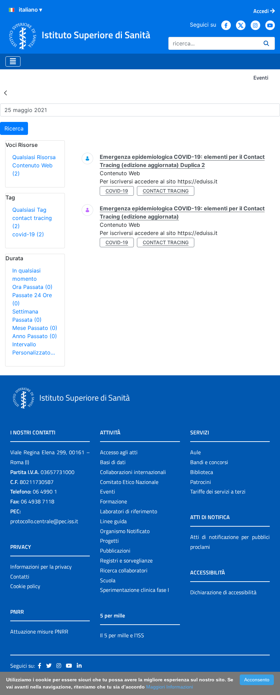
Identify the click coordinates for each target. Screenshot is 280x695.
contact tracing (165, 191)
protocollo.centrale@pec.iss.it (44, 521)
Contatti (19, 576)
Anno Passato (34, 336)
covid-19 (28, 234)
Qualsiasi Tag (29, 209)
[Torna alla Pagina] (5, 92)
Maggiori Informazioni (169, 687)
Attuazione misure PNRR (39, 631)
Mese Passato (34, 327)
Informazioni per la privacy (41, 566)
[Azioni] (11, 9)
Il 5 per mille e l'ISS (122, 635)
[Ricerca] (266, 43)
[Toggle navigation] (12, 61)
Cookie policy (25, 586)
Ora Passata (32, 286)
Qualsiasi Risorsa (34, 157)
